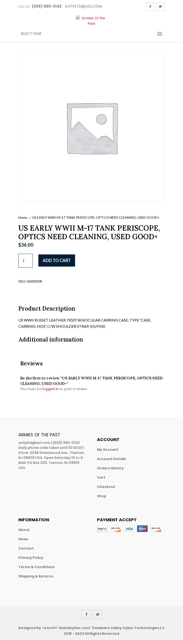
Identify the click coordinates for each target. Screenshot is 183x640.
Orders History (110, 468)
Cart (101, 477)
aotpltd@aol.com (34, 442)
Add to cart (57, 260)
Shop (101, 496)
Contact (26, 548)
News (23, 539)
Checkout (106, 486)
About (24, 529)
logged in (50, 389)
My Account (107, 449)
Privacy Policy (30, 557)
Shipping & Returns (35, 576)
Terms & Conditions (36, 567)
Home (22, 217)
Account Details (111, 458)
